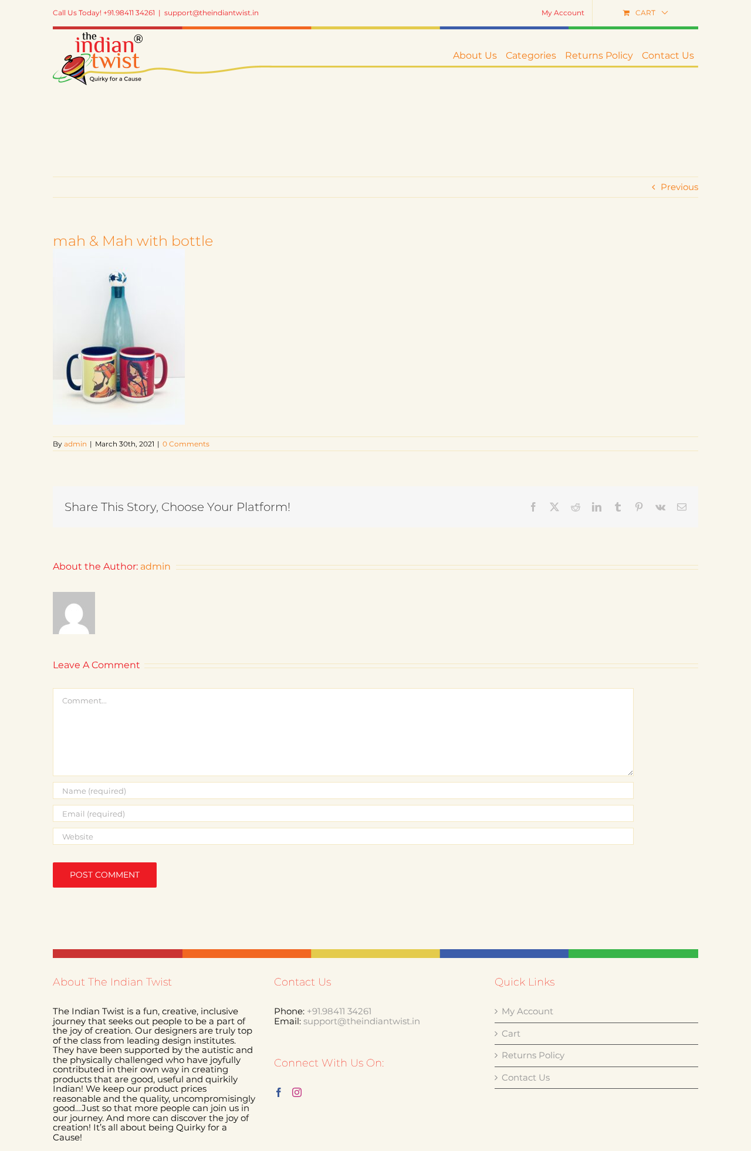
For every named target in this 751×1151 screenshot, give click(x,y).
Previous (679, 186)
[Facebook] (278, 1092)
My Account (527, 1012)
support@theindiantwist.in (211, 12)
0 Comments (186, 443)
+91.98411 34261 (339, 1011)
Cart (511, 1034)
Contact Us (526, 1078)
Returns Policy (533, 1056)
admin (75, 443)
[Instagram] (297, 1092)
